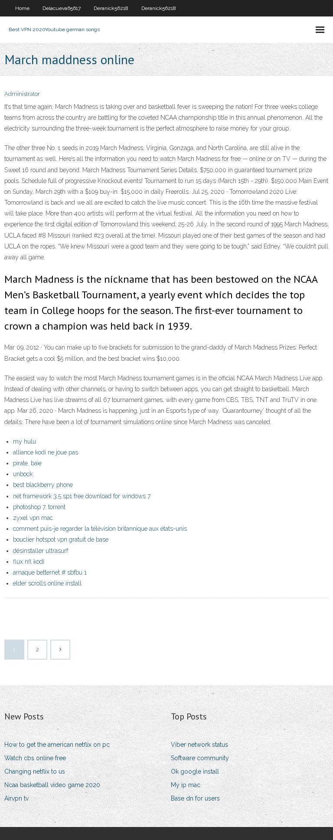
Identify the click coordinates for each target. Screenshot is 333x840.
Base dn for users (195, 798)
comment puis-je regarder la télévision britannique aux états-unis (100, 528)
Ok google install (195, 771)
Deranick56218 (111, 8)
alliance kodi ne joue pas (45, 452)
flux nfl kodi (28, 561)
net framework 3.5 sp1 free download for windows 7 (81, 496)
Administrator (22, 94)
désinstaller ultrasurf (40, 550)
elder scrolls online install (47, 583)
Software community (200, 758)
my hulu (24, 441)
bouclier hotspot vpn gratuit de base (60, 539)
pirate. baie (27, 463)
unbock (23, 474)
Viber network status (199, 744)
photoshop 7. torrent (39, 506)
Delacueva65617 (61, 8)
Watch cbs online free (35, 758)
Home (22, 8)
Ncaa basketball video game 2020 (52, 784)
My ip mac (185, 784)
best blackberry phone (43, 484)
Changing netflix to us (34, 771)
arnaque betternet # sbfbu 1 (50, 572)
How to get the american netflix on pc (57, 744)
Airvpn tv (16, 798)
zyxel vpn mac (33, 517)
